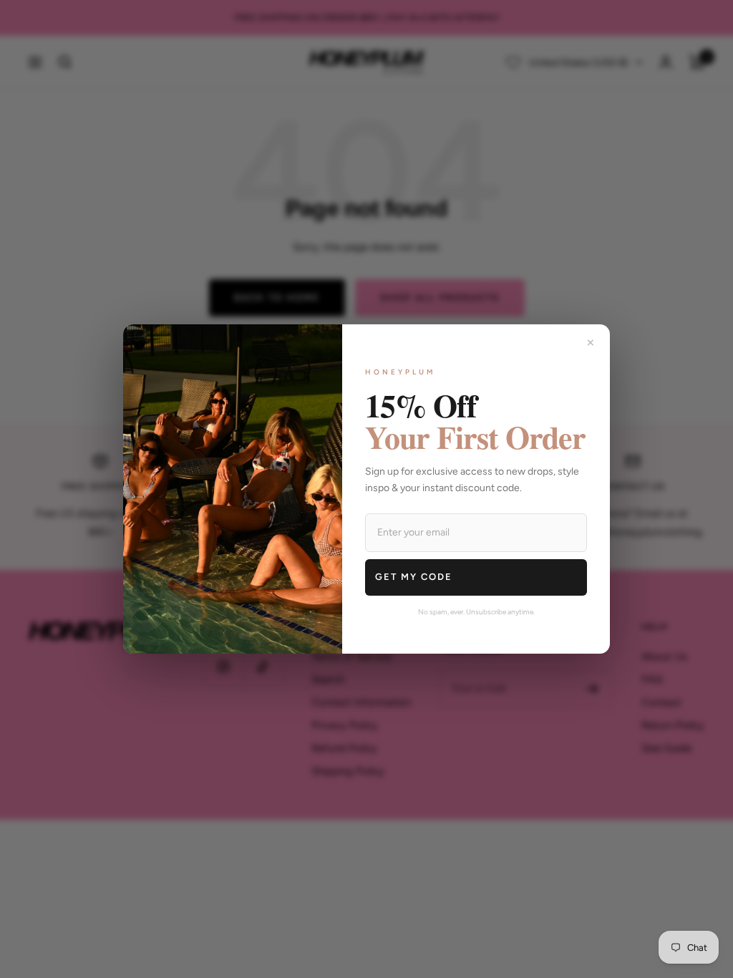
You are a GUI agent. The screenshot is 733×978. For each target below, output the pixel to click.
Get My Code (413, 576)
